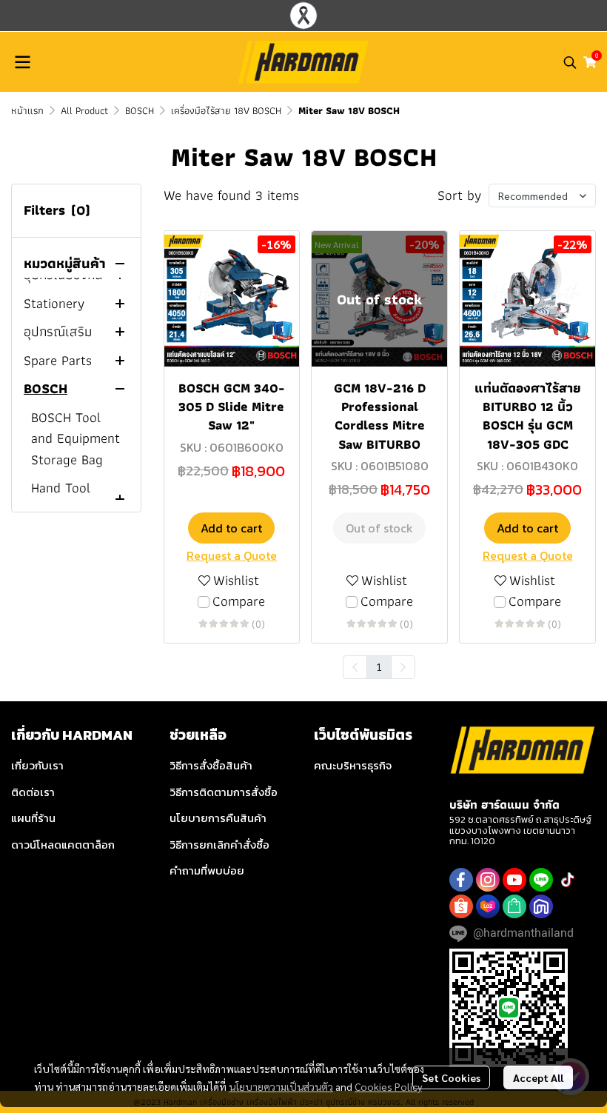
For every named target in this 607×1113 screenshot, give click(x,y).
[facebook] (461, 880)
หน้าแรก (27, 110)
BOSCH (139, 110)
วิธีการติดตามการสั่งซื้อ (224, 792)
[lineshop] (514, 906)
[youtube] (514, 880)
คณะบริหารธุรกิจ (353, 765)
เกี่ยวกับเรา (37, 765)
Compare (238, 601)
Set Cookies (451, 1077)
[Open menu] (22, 62)
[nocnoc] (541, 906)
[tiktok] (568, 880)
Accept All (538, 1077)
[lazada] (488, 906)
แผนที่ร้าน (33, 817)
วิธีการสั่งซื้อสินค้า (211, 765)
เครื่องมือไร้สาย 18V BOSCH (226, 110)
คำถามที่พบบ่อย (207, 870)
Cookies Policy (388, 1086)
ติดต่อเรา (33, 792)
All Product (84, 110)
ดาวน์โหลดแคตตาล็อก (63, 844)
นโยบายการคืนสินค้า (218, 817)
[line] (541, 880)
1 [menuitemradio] (379, 666)
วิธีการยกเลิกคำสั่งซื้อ (219, 844)
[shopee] (461, 906)
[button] (570, 62)
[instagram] (488, 880)
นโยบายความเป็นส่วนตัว (281, 1086)
